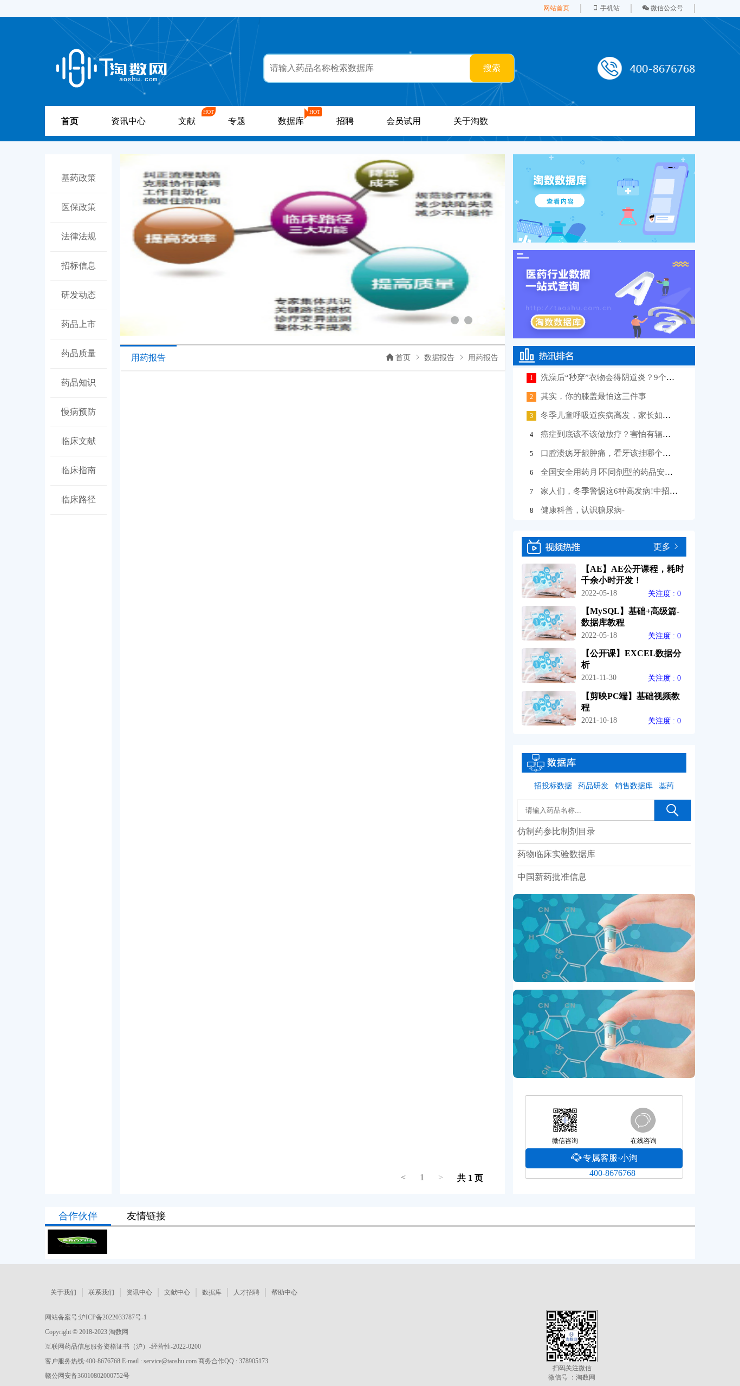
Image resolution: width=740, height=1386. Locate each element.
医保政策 (78, 207)
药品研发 (593, 786)
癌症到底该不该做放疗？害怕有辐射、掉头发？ (626, 434)
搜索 (492, 68)
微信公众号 (667, 8)
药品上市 (78, 324)
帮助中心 (284, 1292)
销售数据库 (634, 786)
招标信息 (78, 265)
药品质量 (78, 353)
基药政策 (78, 177)
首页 (403, 358)
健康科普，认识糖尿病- (583, 510)
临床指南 (78, 470)
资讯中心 (128, 121)
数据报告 (439, 358)
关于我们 (63, 1292)
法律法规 (78, 236)
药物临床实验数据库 (556, 854)
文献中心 (177, 1292)
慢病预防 (78, 411)
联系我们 (101, 1292)
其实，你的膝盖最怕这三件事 (593, 396)
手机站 (610, 8)
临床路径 (78, 499)
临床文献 (78, 441)
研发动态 (78, 294)
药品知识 (78, 382)
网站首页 (556, 8)
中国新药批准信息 (552, 876)
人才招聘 (246, 1292)
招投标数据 (553, 786)
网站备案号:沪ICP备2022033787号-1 (96, 1317)
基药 (666, 786)
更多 (662, 546)
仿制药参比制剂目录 (556, 831)
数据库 (212, 1292)
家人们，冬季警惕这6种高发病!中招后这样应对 (625, 491)
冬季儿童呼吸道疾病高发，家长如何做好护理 (622, 415)
